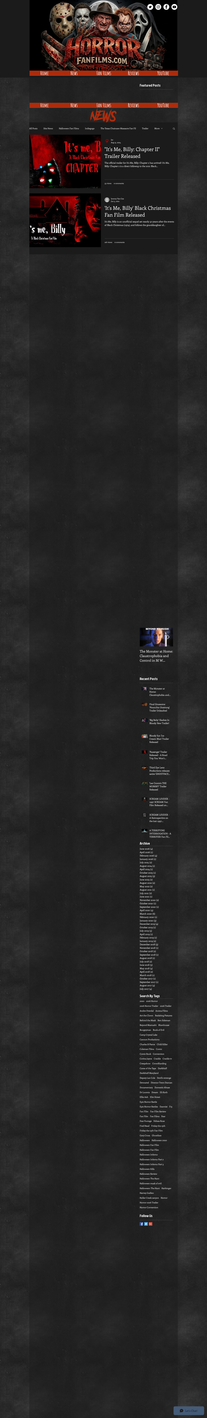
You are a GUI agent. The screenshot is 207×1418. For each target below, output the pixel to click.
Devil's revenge (164, 1077)
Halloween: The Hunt (150, 1188)
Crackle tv (167, 1058)
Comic (159, 1049)
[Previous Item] (144, 637)
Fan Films (154, 1116)
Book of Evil (158, 1029)
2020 (142, 1001)
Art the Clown (146, 1015)
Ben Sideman (164, 1020)
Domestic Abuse (162, 1087)
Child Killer (162, 1044)
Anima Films (161, 1010)
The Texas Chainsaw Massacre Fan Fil (118, 128)
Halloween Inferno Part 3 (152, 1164)
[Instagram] (158, 7)
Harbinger (166, 1188)
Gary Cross (145, 1135)
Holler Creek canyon (149, 1197)
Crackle (157, 1058)
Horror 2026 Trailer (149, 1202)
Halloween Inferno (149, 1154)
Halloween (145, 1140)
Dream (155, 1092)
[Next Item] (168, 637)
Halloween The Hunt (149, 1178)
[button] (173, 128)
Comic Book (145, 1053)
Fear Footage (146, 1121)
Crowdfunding (159, 1063)
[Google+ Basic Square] (150, 1224)
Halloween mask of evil (151, 1183)
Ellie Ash (144, 1097)
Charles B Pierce (147, 1044)
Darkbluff (162, 1068)
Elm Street (155, 1097)
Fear (163, 1116)
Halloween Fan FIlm (149, 1145)
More (157, 128)
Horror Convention (149, 1207)
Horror (164, 1197)
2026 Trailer (165, 1005)
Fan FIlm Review (158, 1111)
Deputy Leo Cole (147, 1077)
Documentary (146, 1087)
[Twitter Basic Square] (146, 1224)
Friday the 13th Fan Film (151, 1130)
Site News (48, 128)
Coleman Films (147, 1049)
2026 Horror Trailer (149, 1005)
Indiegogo (90, 128)
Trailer (145, 128)
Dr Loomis (145, 1092)
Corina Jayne (146, 1058)
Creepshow (145, 1063)
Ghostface (156, 1135)
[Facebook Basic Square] (141, 1224)
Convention (158, 1053)
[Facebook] (166, 7)
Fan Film (144, 1116)
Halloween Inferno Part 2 (152, 1159)
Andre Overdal (147, 1010)
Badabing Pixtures (163, 1015)
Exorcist (163, 1106)
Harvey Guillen (147, 1192)
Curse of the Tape (148, 1068)
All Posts (33, 128)
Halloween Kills (147, 1168)
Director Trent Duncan (161, 1082)
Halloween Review (148, 1173)
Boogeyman (145, 1029)
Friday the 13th (158, 1125)
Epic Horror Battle (148, 1101)
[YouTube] (174, 7)
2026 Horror (152, 1001)
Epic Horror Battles (149, 1106)
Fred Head (144, 1125)
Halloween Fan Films (69, 128)
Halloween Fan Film (149, 1149)
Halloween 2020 (159, 1140)
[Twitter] (150, 7)
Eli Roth (164, 1092)
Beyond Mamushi (148, 1025)
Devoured (144, 1082)
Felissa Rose (159, 1121)
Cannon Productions (149, 1039)
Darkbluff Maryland (149, 1073)
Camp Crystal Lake (148, 1034)
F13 (170, 1106)
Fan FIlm (144, 1111)
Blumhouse (163, 1025)
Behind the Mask (148, 1020)
